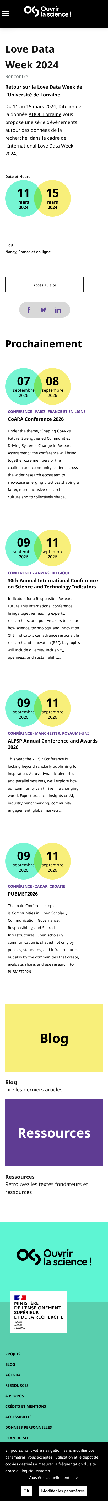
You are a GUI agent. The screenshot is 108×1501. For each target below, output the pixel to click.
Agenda (13, 1374)
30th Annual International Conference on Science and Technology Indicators (53, 583)
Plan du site (17, 1437)
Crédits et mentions (25, 1406)
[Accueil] (47, 11)
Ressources (17, 1385)
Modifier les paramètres (63, 1491)
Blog (10, 1364)
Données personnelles (28, 1427)
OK (26, 1491)
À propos (14, 1395)
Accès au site (44, 284)
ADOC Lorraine (45, 114)
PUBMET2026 (23, 894)
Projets (12, 1353)
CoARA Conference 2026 (36, 419)
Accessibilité (18, 1416)
